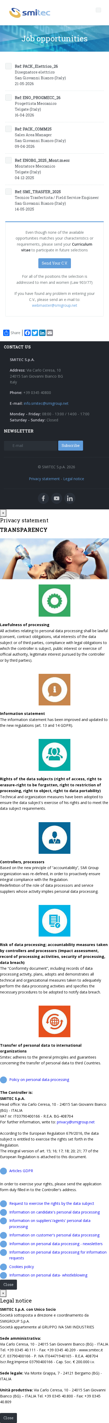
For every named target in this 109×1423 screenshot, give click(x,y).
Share (15, 332)
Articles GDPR (21, 1170)
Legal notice (73, 478)
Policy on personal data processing (39, 1079)
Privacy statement (44, 478)
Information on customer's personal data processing (54, 1234)
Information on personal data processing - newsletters (56, 1243)
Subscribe (71, 445)
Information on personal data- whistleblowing (48, 1275)
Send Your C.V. (54, 263)
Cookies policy (21, 1266)
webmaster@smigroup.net (54, 305)
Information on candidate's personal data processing (54, 1212)
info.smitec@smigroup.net (46, 403)
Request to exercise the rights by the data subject (51, 1203)
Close (8, 1284)
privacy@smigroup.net (76, 1121)
